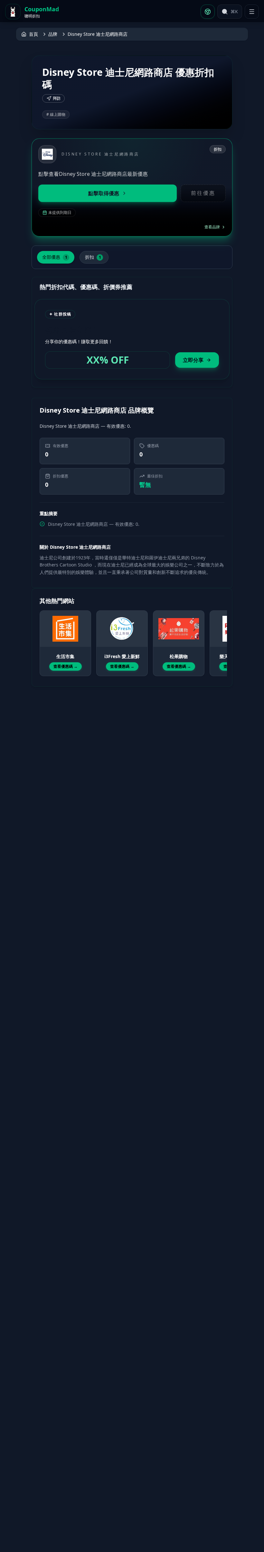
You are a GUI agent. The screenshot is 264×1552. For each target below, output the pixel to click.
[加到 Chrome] (208, 12)
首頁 (33, 34)
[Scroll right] (220, 637)
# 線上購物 (55, 114)
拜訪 (57, 98)
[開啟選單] (252, 12)
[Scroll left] (43, 637)
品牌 (52, 34)
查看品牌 (212, 227)
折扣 (93, 257)
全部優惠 (54, 257)
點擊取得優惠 (103, 193)
